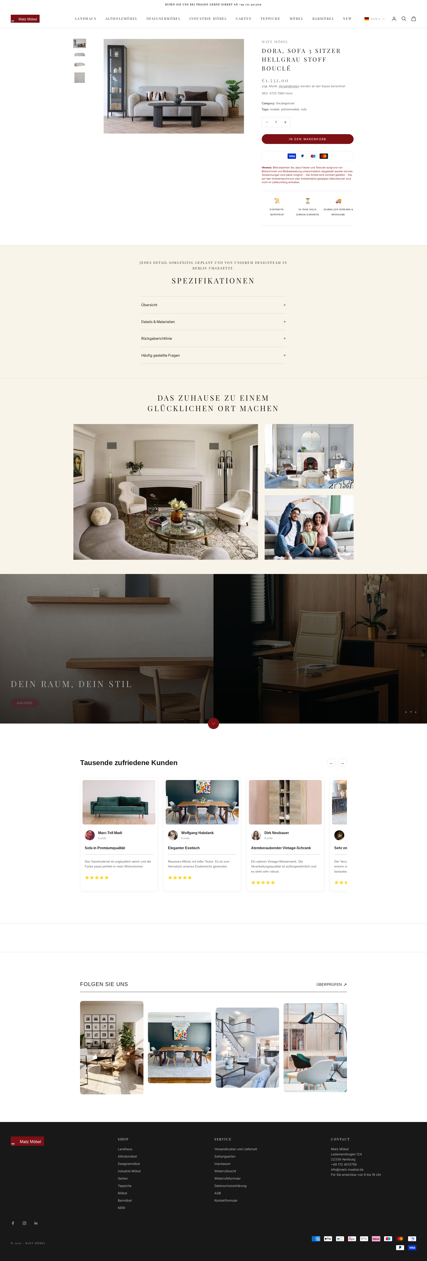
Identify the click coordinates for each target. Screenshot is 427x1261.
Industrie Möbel (208, 18)
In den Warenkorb (307, 139)
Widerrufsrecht (225, 1171)
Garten (244, 18)
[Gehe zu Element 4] (79, 77)
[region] (213, 648)
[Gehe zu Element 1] (79, 43)
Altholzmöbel (121, 18)
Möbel (297, 18)
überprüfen (331, 984)
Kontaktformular (226, 1200)
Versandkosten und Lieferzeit (235, 1149)
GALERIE (24, 709)
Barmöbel (323, 18)
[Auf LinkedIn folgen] (36, 1223)
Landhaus (86, 18)
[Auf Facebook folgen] (13, 1223)
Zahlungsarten (224, 1156)
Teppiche (271, 18)
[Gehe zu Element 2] (79, 54)
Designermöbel (164, 18)
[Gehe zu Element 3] (79, 64)
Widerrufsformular (227, 1178)
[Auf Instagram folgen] (24, 1223)
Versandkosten (289, 86)
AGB (217, 1193)
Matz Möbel (275, 41)
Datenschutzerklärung (230, 1186)
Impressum (222, 1164)
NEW (347, 18)
